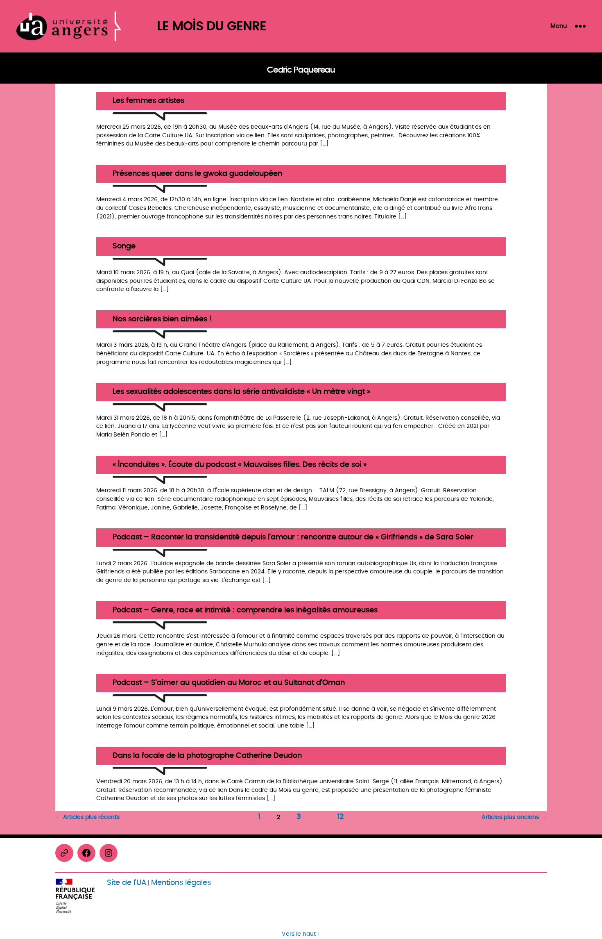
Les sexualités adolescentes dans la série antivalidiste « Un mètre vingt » (241, 392)
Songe (124, 246)
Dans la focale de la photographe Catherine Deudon (207, 756)
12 (340, 816)
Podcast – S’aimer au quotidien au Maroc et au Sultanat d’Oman (229, 683)
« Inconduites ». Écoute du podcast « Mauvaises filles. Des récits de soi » (240, 465)
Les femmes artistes (148, 101)
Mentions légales (181, 882)
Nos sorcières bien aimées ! (162, 319)
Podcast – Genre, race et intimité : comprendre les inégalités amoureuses (245, 610)
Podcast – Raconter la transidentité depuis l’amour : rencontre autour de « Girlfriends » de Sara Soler (293, 537)
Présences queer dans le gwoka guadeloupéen (197, 174)
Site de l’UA (126, 882)
